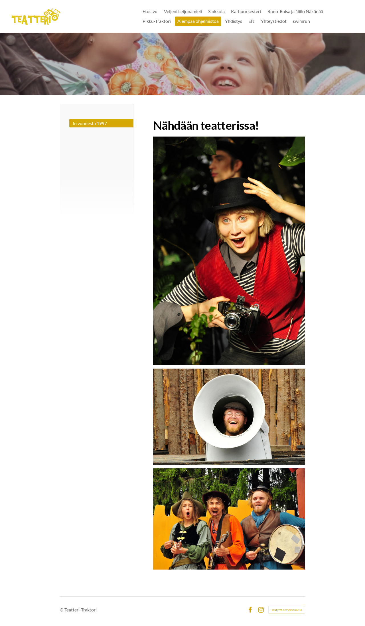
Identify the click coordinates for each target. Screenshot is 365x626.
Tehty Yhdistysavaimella (286, 609)
